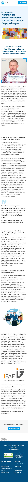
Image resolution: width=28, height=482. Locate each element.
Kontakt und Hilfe (19, 464)
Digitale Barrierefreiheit (5, 471)
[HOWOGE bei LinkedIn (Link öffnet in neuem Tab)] (18, 472)
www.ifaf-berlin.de (14, 428)
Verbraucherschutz (6, 468)
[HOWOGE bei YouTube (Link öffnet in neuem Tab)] (21, 472)
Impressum (4, 464)
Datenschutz (4, 466)
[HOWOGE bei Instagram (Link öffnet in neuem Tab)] (16, 472)
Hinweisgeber (18, 466)
